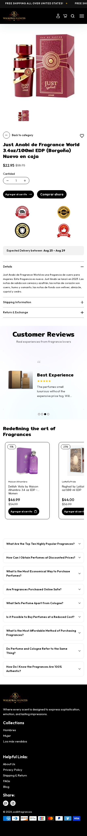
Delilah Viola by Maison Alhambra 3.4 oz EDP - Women (23, 488)
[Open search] (72, 16)
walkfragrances (22, 811)
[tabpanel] (43, 380)
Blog (6, 787)
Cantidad (9, 174)
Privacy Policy (12, 770)
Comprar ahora (51, 194)
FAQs (6, 781)
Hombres (9, 730)
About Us (9, 764)
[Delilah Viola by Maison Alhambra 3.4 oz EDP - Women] (27, 460)
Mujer (7, 736)
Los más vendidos (15, 741)
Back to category (22, 135)
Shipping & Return (15, 775)
